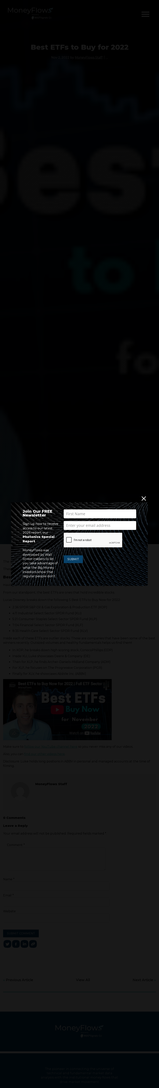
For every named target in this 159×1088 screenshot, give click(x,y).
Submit (73, 559)
